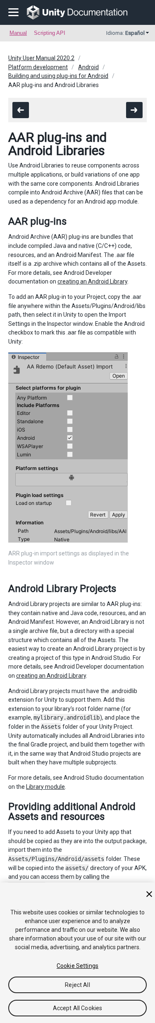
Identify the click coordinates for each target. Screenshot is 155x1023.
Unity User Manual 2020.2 (41, 58)
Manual (18, 33)
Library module (45, 786)
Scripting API (49, 33)
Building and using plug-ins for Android (58, 76)
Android (88, 67)
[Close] (149, 894)
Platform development (38, 67)
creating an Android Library (92, 281)
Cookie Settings (77, 965)
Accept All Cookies (78, 1008)
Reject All (77, 985)
